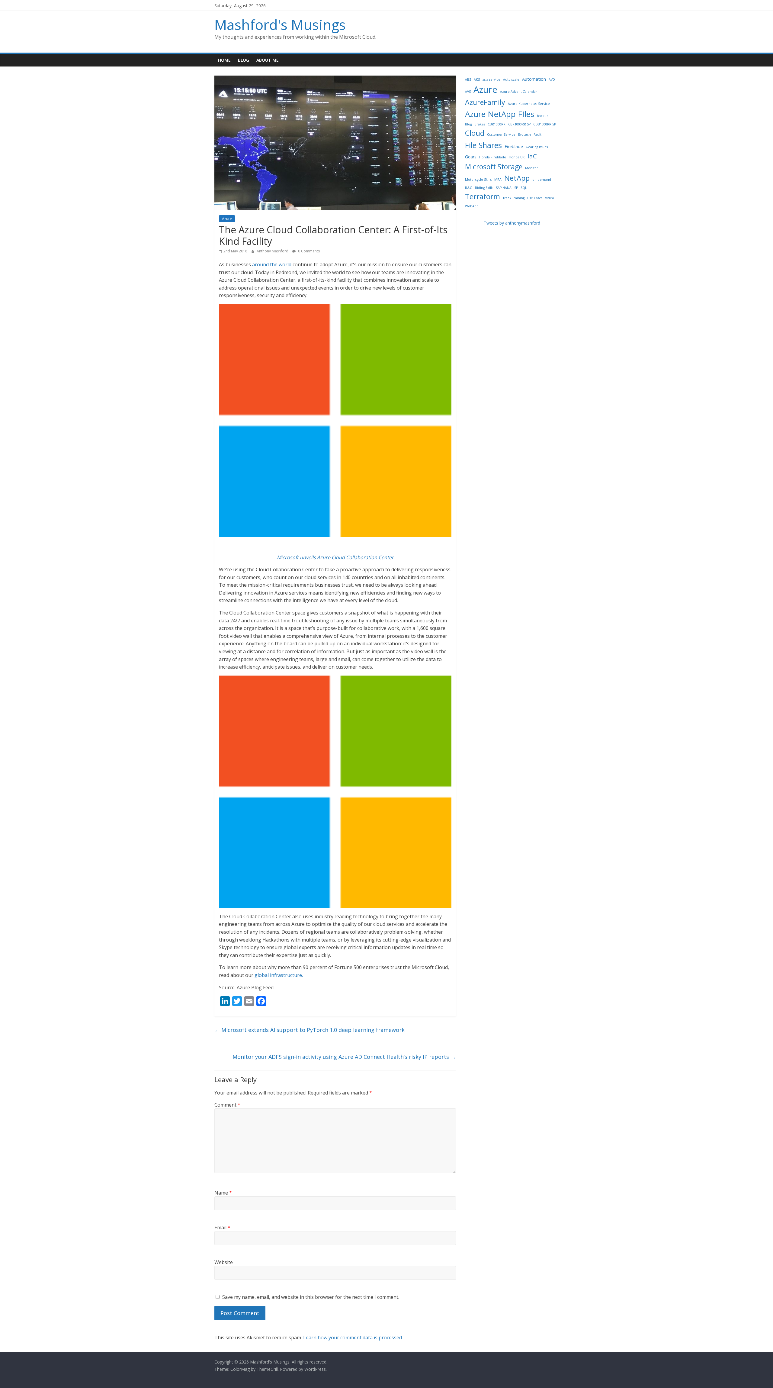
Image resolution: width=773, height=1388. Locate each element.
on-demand (541, 179)
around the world (271, 264)
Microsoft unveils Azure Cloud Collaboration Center (335, 557)
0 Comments (308, 251)
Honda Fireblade (492, 157)
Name (223, 1192)
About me (267, 60)
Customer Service (501, 134)
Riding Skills (484, 188)
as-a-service (491, 79)
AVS (468, 91)
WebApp (472, 206)
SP (516, 188)
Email (222, 1227)
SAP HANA (504, 188)
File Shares (483, 145)
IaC (532, 156)
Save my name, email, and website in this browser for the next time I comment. (310, 1297)
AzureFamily (485, 102)
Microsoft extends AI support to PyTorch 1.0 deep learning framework (309, 1029)
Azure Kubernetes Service (529, 104)
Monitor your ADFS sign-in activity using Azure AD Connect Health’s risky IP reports (344, 1056)
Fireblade (514, 146)
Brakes (479, 124)
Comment (227, 1104)
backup (543, 116)
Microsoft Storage (493, 166)
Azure (227, 218)
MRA (498, 179)
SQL (524, 188)
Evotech (524, 134)
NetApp (517, 178)
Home (224, 60)
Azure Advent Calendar (518, 91)
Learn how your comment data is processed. (353, 1337)
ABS (468, 79)
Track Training (513, 198)
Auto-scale (511, 79)
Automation (534, 79)
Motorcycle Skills (478, 179)
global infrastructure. (279, 975)
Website (223, 1262)
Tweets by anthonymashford (512, 223)
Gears (470, 157)
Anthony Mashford (273, 251)
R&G (468, 188)
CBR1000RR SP (519, 124)
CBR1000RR (496, 124)
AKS (477, 79)
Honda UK (517, 157)
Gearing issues (537, 147)
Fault (537, 134)
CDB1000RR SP (544, 124)
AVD (552, 79)
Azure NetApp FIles (499, 114)
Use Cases (534, 198)
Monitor (531, 168)
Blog (243, 60)
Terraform (482, 196)
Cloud (474, 133)
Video (549, 198)
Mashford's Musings (280, 24)
